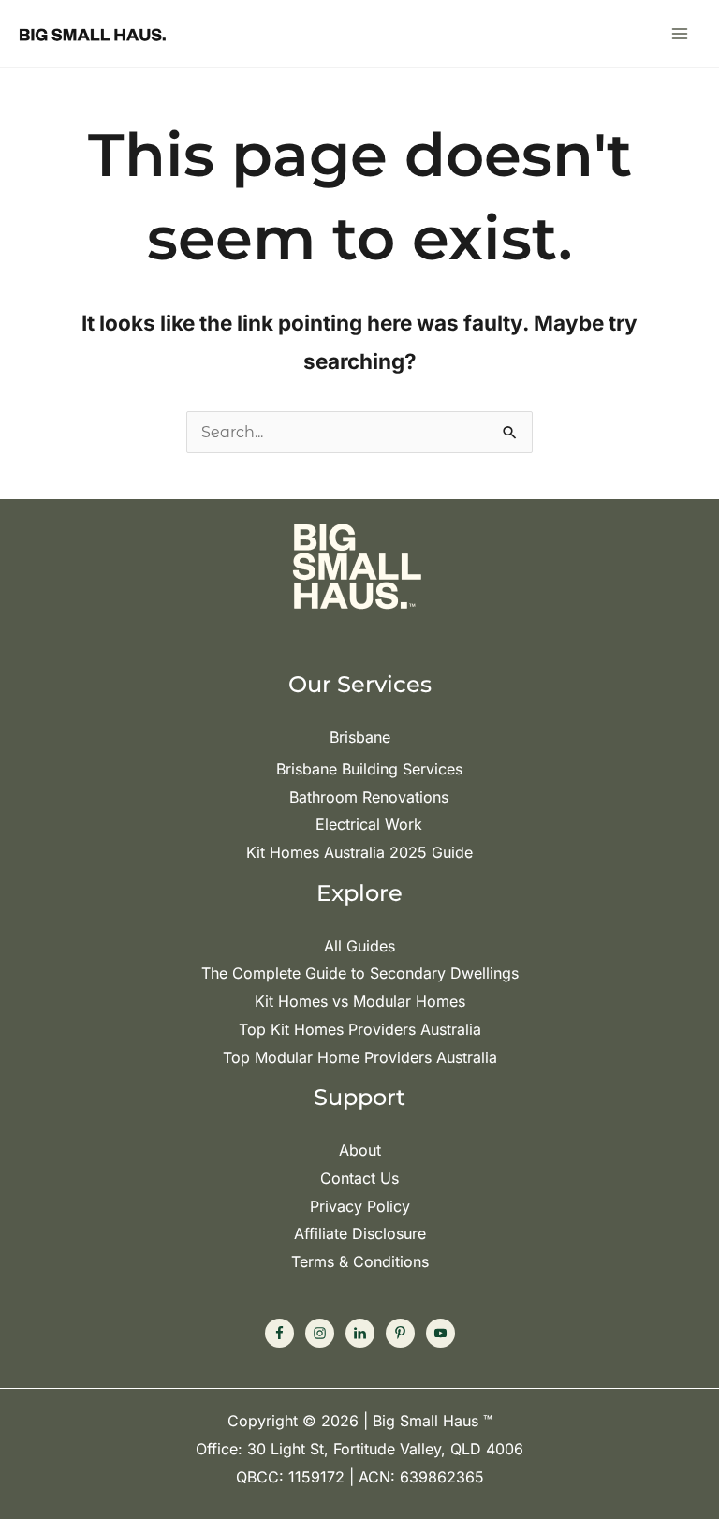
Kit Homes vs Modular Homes (360, 1001)
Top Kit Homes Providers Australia (360, 1029)
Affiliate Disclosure (360, 1233)
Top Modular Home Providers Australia (360, 1057)
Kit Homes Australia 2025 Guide (359, 852)
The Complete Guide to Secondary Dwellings (360, 973)
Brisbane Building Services (369, 769)
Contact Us (359, 1178)
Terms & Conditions (360, 1261)
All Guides (359, 945)
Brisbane (360, 737)
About (360, 1150)
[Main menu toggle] (679, 33)
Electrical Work (368, 824)
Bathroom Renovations (368, 797)
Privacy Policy (360, 1206)
